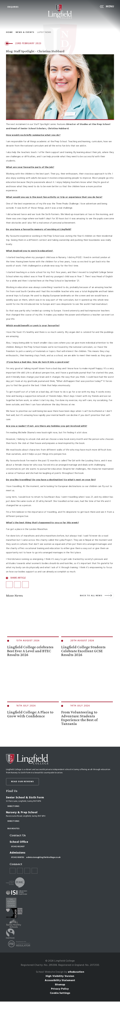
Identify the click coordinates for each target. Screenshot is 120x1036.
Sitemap (60, 985)
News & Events (25, 32)
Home (9, 32)
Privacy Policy (60, 989)
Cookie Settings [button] (60, 993)
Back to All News (91, 595)
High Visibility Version (60, 976)
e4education (76, 972)
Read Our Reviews (22, 781)
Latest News (44, 32)
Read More (14, 665)
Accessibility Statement (60, 980)
